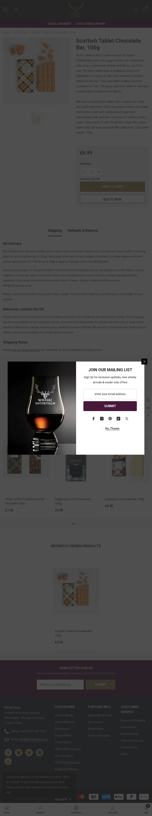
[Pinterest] (110, 418)
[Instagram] (102, 418)
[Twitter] (127, 418)
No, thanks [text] (112, 428)
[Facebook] (93, 418)
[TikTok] (118, 418)
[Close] (144, 361)
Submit (110, 406)
